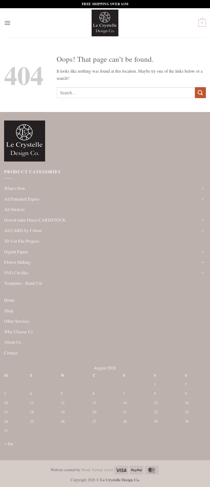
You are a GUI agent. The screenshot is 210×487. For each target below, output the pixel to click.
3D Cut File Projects (21, 241)
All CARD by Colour (23, 230)
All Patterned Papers (21, 199)
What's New (14, 188)
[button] (7, 23)
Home (9, 300)
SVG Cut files (16, 272)
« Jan (8, 443)
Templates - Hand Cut (23, 283)
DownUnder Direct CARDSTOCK (35, 220)
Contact (11, 353)
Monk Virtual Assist (97, 469)
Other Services (17, 321)
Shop (8, 310)
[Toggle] (202, 188)
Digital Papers (16, 251)
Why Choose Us (18, 332)
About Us (12, 342)
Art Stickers (14, 209)
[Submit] (200, 92)
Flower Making (17, 262)
